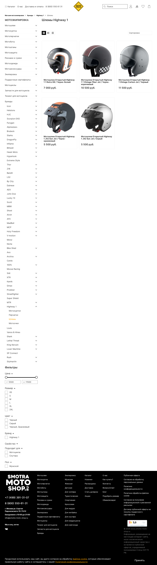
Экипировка (11, 74)
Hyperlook (12, 156)
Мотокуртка (11, 31)
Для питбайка (71, 512)
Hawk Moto (12, 152)
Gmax (9, 285)
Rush (9, 357)
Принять (140, 560)
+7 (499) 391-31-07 (17, 497)
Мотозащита (11, 52)
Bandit (10, 173)
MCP (9, 227)
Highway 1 (40, 15)
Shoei (9, 210)
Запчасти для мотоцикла (17, 90)
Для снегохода (71, 525)
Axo (9, 252)
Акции (87, 496)
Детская (68, 488)
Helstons (11, 110)
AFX (9, 219)
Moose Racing (13, 269)
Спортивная (70, 500)
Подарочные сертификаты (18, 79)
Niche (9, 244)
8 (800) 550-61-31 (16, 503)
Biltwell (10, 148)
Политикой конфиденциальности (71, 562)
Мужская (69, 479)
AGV (9, 189)
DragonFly (11, 139)
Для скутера (70, 517)
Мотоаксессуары (13, 69)
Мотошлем (10, 25)
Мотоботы (10, 41)
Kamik (10, 281)
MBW (9, 206)
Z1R (8, 169)
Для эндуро (70, 508)
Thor (9, 164)
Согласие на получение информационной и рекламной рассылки (137, 502)
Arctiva (10, 256)
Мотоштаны (10, 47)
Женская (68, 484)
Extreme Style (13, 160)
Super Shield (13, 298)
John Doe (11, 194)
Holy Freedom (13, 231)
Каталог (88, 475)
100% (9, 265)
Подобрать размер (111, 496)
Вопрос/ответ (109, 488)
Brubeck (10, 131)
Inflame (10, 143)
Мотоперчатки (12, 36)
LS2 (8, 177)
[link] (137, 523)
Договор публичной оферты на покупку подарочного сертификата (137, 512)
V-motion (11, 235)
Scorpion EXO (13, 118)
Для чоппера (70, 492)
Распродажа (90, 484)
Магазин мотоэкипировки (14, 15)
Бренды (30, 15)
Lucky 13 (11, 198)
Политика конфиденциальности (133, 487)
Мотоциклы (10, 85)
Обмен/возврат (109, 500)
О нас (105, 475)
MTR (9, 302)
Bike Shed (11, 248)
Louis (9, 328)
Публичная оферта (132, 475)
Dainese (10, 185)
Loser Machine (13, 349)
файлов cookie (80, 559)
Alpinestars (12, 127)
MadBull (10, 223)
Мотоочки (14, 323)
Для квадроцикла (72, 521)
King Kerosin (12, 345)
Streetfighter (13, 294)
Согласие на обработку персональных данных (134, 480)
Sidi (8, 273)
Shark (9, 336)
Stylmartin (11, 361)
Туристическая (71, 496)
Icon (9, 106)
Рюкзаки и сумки (13, 58)
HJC (9, 114)
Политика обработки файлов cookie (136, 494)
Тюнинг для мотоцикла (16, 96)
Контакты (107, 484)
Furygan (10, 123)
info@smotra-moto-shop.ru (16, 518)
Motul (9, 240)
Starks (10, 135)
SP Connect (12, 353)
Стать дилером (91, 492)
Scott (9, 202)
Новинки (88, 479)
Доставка (89, 488)
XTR (9, 277)
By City (10, 181)
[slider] (6, 377)
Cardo (10, 260)
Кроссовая (69, 504)
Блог (105, 492)
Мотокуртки (15, 311)
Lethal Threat (13, 340)
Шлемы (12, 319)
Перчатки (13, 315)
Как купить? (108, 479)
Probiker (11, 290)
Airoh (9, 214)
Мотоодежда (11, 63)
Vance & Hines (13, 332)
